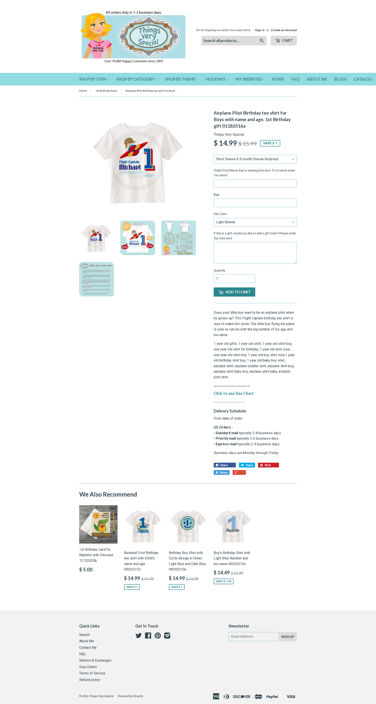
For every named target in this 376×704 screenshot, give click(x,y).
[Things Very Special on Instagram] (167, 637)
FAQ (295, 79)
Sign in (260, 30)
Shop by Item (93, 79)
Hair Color (220, 214)
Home (278, 79)
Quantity (219, 270)
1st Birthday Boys (106, 90)
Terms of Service (92, 673)
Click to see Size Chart (234, 393)
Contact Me (88, 648)
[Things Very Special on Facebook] (148, 637)
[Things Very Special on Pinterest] (157, 637)
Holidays (216, 79)
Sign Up (287, 637)
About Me (317, 79)
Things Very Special (101, 696)
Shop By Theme (180, 79)
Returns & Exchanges (95, 660)
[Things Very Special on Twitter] (138, 637)
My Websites (249, 79)
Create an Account (284, 30)
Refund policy (89, 680)
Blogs (340, 79)
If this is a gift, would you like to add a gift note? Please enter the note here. (255, 236)
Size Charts (88, 667)
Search (84, 635)
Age (216, 194)
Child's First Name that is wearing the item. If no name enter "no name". (254, 173)
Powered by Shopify (130, 696)
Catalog (363, 79)
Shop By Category (135, 79)
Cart (287, 40)
